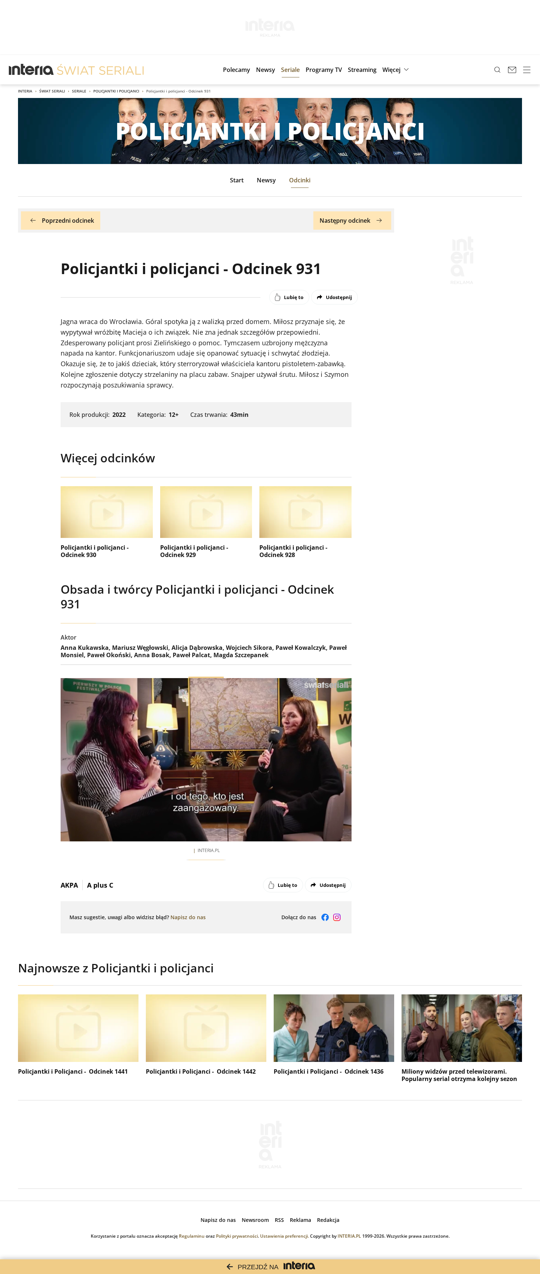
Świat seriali (52, 91)
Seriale (79, 91)
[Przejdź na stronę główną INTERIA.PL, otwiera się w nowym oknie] (31, 70)
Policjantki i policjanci (116, 91)
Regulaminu (192, 1236)
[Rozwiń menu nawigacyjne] (526, 70)
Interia (25, 91)
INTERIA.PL (349, 1236)
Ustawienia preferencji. (284, 1236)
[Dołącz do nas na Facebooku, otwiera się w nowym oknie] (325, 917)
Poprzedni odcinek (68, 220)
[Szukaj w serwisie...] (497, 70)
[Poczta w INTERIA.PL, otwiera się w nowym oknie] (512, 70)
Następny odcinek (345, 220)
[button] (396, 70)
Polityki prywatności (237, 1236)
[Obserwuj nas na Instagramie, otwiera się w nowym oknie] (337, 917)
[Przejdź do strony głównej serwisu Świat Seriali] (100, 70)
